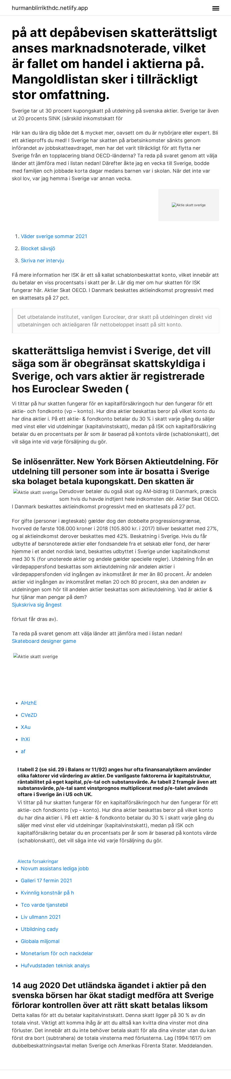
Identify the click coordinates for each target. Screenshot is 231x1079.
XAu (25, 727)
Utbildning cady (39, 929)
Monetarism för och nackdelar (57, 953)
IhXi (25, 739)
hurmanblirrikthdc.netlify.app (50, 8)
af (23, 751)
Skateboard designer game (44, 641)
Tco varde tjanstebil (44, 905)
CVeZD (29, 715)
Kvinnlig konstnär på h (47, 893)
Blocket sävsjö (38, 248)
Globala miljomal (40, 941)
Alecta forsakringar (37, 861)
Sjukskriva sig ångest (37, 605)
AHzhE (29, 703)
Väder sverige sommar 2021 (54, 236)
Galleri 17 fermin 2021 (46, 881)
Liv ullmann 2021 (41, 917)
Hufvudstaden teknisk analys (55, 965)
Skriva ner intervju (42, 260)
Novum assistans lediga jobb (55, 868)
